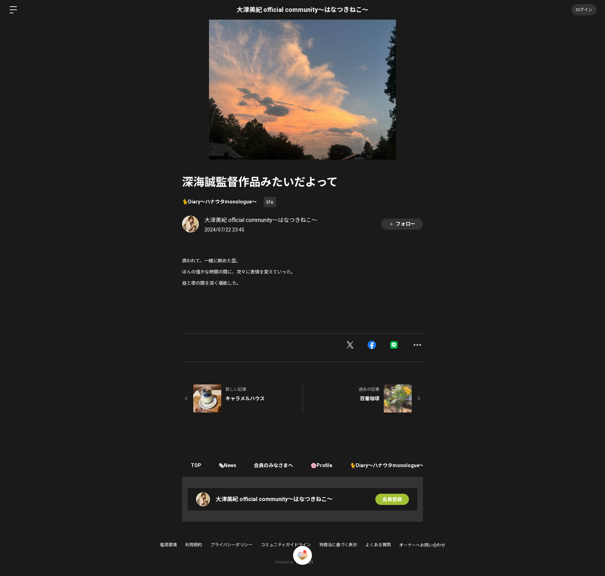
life (269, 202)
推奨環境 (168, 544)
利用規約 (193, 544)
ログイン (584, 9)
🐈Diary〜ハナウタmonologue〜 (219, 201)
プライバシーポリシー (231, 544)
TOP (196, 465)
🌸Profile (321, 465)
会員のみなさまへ (273, 465)
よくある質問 (378, 544)
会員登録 (392, 499)
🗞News (227, 465)
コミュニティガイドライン (286, 544)
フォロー (405, 224)
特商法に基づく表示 (338, 544)
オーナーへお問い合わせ (422, 545)
